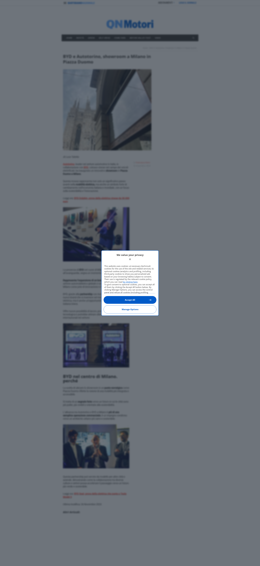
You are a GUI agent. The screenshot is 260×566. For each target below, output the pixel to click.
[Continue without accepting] (130, 259)
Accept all (130, 299)
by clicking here (130, 281)
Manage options (130, 309)
